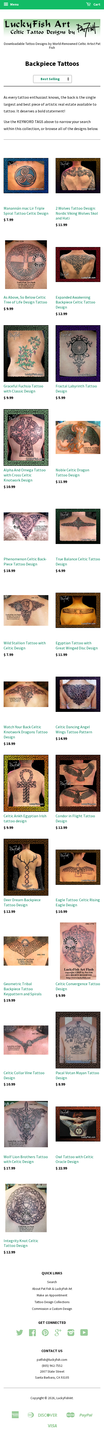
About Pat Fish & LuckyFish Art (52, 1289)
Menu (14, 4)
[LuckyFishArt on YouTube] (84, 1334)
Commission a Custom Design (52, 1309)
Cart (96, 4)
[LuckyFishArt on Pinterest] (45, 1334)
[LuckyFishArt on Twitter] (19, 1334)
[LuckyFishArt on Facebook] (32, 1334)
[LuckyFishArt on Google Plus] (58, 1334)
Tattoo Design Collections (52, 1302)
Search (52, 1282)
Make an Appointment (52, 1295)
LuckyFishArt (64, 1398)
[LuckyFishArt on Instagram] (71, 1334)
